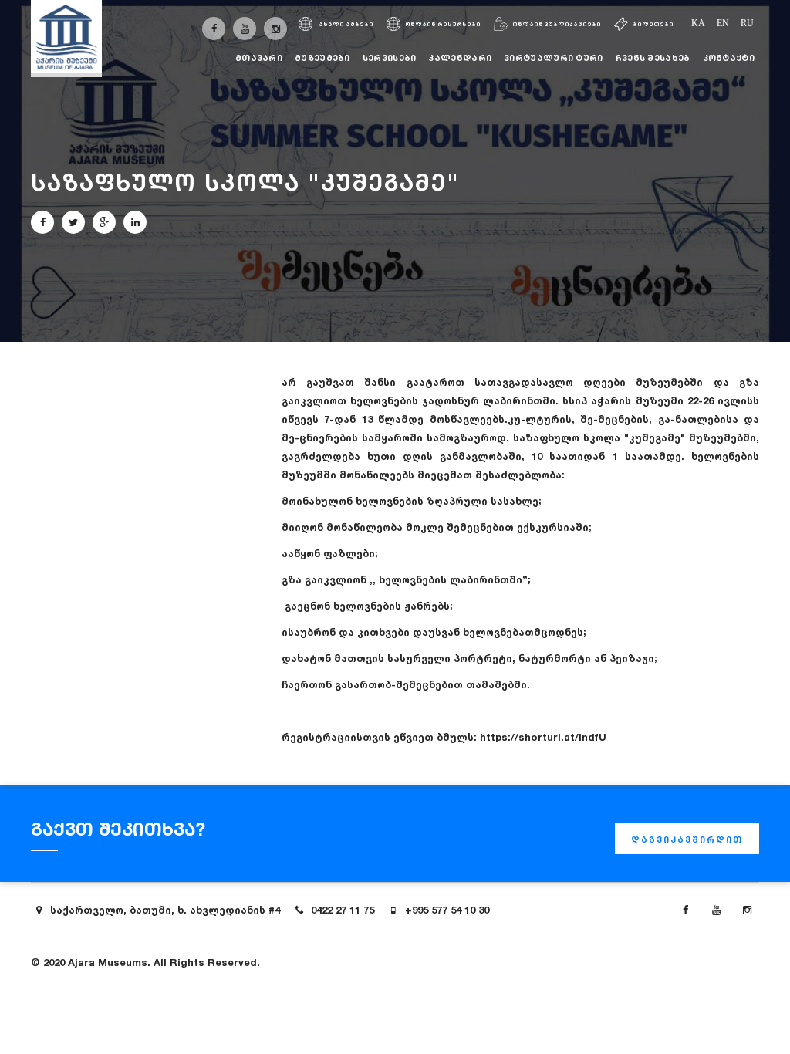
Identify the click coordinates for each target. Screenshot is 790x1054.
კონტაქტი (729, 57)
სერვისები (390, 57)
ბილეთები (653, 24)
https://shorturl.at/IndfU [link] (543, 737)
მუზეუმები (322, 57)
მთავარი (258, 57)
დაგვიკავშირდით (687, 839)
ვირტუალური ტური (553, 57)
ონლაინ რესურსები (443, 24)
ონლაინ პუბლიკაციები (556, 24)
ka (698, 23)
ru (747, 23)
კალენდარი (459, 57)
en (723, 23)
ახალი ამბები (345, 24)
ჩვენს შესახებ (653, 57)
